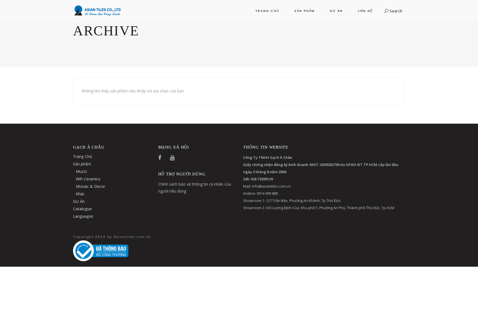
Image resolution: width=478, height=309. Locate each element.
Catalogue (82, 208)
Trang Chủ (82, 156)
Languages (83, 216)
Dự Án (79, 201)
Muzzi (81, 171)
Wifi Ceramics (88, 178)
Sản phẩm (82, 164)
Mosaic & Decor (90, 186)
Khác (80, 193)
